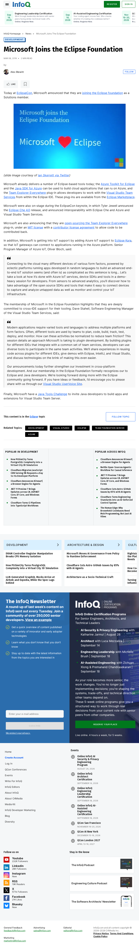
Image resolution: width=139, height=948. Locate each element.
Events (9, 775)
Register (112, 4)
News (28, 33)
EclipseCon (24, 93)
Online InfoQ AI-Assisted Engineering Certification (86, 810)
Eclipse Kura (123, 240)
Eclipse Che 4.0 (19, 210)
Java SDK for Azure (28, 188)
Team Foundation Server (110, 428)
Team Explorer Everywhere (27, 192)
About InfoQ (12, 792)
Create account (14, 757)
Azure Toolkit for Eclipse (118, 184)
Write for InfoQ (13, 781)
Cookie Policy (100, 936)
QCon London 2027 (88, 840)
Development (14, 39)
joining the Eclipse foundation (102, 93)
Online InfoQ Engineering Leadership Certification (84, 792)
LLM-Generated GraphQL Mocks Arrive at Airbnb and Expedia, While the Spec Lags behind (30, 580)
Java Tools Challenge (52, 394)
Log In (8, 763)
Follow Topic (120, 416)
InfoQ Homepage (12, 33)
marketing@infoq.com (15, 940)
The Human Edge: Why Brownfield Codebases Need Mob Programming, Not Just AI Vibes (116, 512)
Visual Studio (61, 428)
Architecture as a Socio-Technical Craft (90, 577)
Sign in (129, 4)
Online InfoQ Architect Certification (84, 776)
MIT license (35, 227)
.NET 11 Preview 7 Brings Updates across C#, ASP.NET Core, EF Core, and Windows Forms (25, 493)
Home (8, 751)
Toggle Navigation (7, 4)
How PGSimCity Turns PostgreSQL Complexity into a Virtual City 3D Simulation (26, 462)
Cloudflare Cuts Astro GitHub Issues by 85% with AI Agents (115, 490)
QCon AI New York (87, 831)
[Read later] (25, 84)
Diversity (10, 821)
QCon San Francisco (89, 823)
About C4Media (13, 798)
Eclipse (34, 416)
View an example (38, 620)
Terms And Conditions (121, 933)
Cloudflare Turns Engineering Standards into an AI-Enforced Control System (116, 500)
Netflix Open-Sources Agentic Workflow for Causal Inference (116, 468)
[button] (35, 726)
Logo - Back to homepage (22, 4)
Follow (129, 71)
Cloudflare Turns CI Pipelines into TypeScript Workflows (26, 504)
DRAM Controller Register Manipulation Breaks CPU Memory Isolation (29, 555)
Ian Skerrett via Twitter (53, 175)
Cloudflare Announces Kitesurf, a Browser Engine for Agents (27, 482)
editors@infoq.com (73, 930)
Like (13, 84)
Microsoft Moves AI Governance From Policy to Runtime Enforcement (93, 555)
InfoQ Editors (12, 786)
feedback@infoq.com (14, 930)
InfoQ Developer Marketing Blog (20, 813)
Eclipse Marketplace (120, 197)
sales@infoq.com (42, 930)
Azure (31, 434)
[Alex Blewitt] (6, 72)
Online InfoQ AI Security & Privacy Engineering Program (88, 761)
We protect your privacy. (18, 733)
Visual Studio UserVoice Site (62, 384)
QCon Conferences (16, 769)
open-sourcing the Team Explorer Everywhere (96, 223)
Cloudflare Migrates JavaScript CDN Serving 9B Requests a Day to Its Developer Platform (27, 473)
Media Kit (10, 804)
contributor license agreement (73, 227)
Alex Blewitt (17, 71)
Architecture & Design (85, 545)
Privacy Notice (101, 933)
